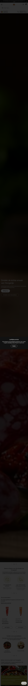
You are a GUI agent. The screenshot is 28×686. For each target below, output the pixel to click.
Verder (14, 346)
